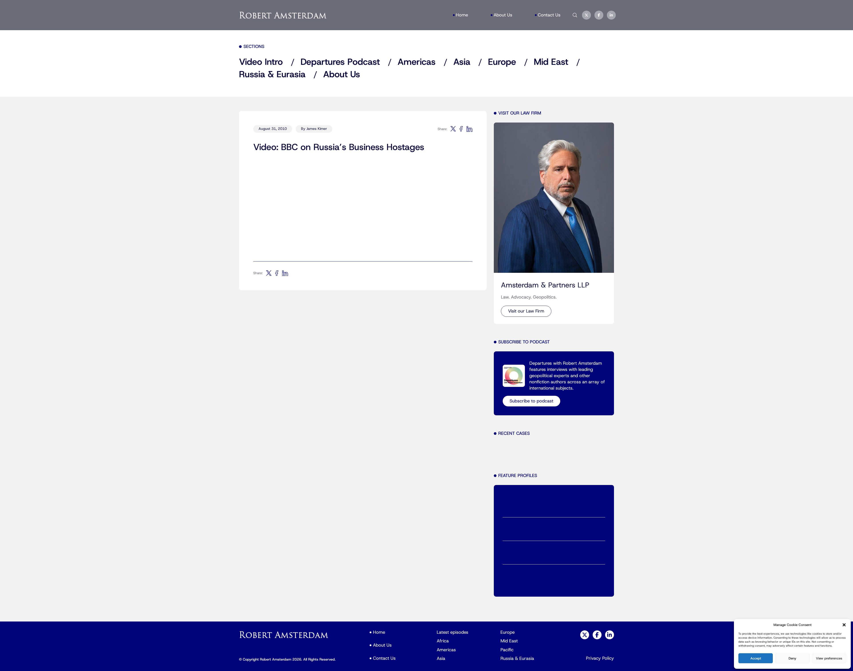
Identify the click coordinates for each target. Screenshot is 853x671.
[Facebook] (599, 15)
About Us (341, 74)
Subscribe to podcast (531, 401)
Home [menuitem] (462, 15)
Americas (417, 62)
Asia (461, 62)
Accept (755, 658)
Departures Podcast (340, 62)
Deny (792, 658)
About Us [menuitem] (503, 15)
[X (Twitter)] (586, 15)
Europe (502, 62)
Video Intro (261, 62)
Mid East (551, 62)
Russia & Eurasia (272, 74)
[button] (844, 625)
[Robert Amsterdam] (283, 15)
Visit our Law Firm (526, 311)
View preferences (829, 658)
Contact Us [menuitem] (549, 15)
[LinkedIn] (611, 15)
